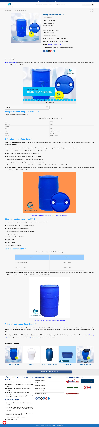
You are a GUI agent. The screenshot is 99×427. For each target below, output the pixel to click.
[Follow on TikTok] (41, 398)
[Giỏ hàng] (93, 1)
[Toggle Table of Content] (46, 107)
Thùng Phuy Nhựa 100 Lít (85, 364)
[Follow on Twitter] (44, 398)
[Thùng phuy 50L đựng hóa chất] (49, 354)
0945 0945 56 (50, 44)
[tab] (6, 59)
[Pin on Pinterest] (51, 51)
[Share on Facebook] (44, 51)
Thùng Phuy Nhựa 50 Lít (13, 364)
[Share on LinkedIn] (54, 51)
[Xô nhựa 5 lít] (31, 354)
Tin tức (63, 5)
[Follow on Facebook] (36, 398)
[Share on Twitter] (46, 51)
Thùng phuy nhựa (20, 10)
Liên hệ (58, 5)
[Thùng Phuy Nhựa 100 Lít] (85, 354)
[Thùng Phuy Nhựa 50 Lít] (13, 354)
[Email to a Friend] (49, 51)
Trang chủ (39, 5)
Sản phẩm (51, 5)
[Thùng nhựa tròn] (67, 354)
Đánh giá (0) (11, 59)
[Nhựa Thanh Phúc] (19, 5)
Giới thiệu (45, 5)
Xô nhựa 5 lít (31, 364)
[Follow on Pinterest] (46, 398)
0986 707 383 (58, 44)
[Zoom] (22, 41)
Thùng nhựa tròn (68, 364)
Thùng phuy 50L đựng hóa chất (49, 364)
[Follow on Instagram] (39, 398)
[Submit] (92, 5)
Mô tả (6, 59)
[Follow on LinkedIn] (49, 398)
